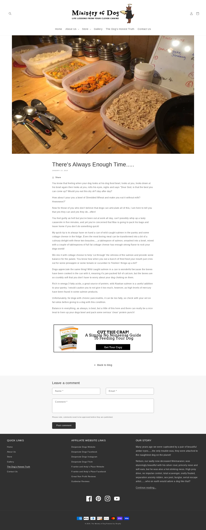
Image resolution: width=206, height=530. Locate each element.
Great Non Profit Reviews (83, 476)
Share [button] (58, 177)
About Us (11, 452)
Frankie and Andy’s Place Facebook (88, 471)
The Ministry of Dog (98, 523)
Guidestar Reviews (80, 481)
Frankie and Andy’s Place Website (87, 467)
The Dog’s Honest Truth (18, 467)
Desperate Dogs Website (83, 447)
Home (10, 447)
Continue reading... (146, 487)
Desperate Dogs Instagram (84, 457)
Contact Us (12, 471)
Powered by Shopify (113, 523)
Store (9, 457)
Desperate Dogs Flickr (82, 462)
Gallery (10, 462)
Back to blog (104, 365)
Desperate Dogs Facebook (84, 452)
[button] (10, 14)
